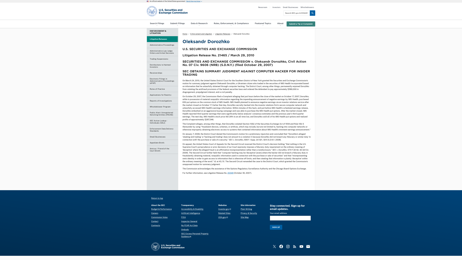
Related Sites (224, 213)
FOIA (183, 217)
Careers (154, 213)
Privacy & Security (249, 213)
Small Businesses (290, 7)
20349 (231, 173)
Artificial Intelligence (190, 213)
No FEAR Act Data (189, 225)
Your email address (278, 213)
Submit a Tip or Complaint (301, 24)
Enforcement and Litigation (201, 34)
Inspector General (189, 221)
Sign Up (276, 227)
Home (185, 34)
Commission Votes (159, 217)
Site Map (245, 217)
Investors (276, 7)
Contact (154, 221)
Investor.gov (223, 209)
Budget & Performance (161, 209)
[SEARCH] (312, 13)
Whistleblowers (307, 7)
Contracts (155, 225)
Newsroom (262, 7)
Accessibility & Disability (192, 209)
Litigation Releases (222, 34)
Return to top (157, 198)
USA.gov (222, 217)
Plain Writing (246, 209)
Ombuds (185, 229)
